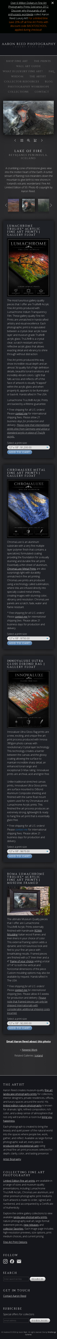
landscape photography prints (30, 1217)
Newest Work (29, 1050)
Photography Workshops (28, 86)
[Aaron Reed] (28, 45)
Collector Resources (21, 81)
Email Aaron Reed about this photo (28, 1041)
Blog (49, 81)
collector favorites (13, 1228)
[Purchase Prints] (35, 141)
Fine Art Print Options (15, 1242)
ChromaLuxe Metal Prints (21, 568)
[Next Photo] (42, 141)
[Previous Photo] (15, 141)
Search (37, 1279)
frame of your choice (22, 961)
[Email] (19, 1261)
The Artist (37, 76)
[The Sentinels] (44, 209)
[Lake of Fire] (28, 209)
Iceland (39, 1055)
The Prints (42, 61)
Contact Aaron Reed (14, 1296)
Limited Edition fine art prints (19, 1180)
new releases (31, 1225)
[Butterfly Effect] (12, 209)
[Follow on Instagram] (6, 1261)
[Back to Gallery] (22, 141)
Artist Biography (12, 1159)
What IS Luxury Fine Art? (23, 71)
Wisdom (17, 76)
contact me (21, 616)
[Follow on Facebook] (13, 1261)
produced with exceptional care (21, 1146)
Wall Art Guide (28, 66)
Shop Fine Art (17, 61)
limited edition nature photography (22, 1105)
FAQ (51, 71)
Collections (18, 92)
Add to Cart (19, 452)
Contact (42, 92)
